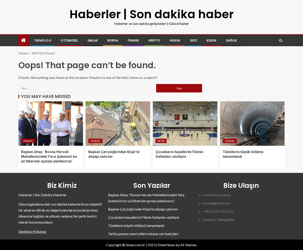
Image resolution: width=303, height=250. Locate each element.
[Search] (280, 40)
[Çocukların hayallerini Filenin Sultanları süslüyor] (185, 123)
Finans (133, 40)
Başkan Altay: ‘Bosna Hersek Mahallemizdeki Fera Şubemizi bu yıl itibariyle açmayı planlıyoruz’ (49, 157)
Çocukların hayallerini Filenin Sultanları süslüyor (144, 217)
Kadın (211, 40)
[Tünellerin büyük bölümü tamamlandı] (252, 123)
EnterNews (166, 245)
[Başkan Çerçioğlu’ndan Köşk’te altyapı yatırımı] (118, 123)
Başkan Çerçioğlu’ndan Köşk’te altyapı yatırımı (143, 209)
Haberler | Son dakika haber (151, 14)
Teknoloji (42, 40)
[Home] (23, 40)
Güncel (28, 141)
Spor (161, 141)
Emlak (93, 40)
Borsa (112, 40)
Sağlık (231, 40)
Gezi (193, 40)
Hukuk (175, 40)
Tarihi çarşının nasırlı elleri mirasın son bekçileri (143, 234)
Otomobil (69, 40)
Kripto (154, 40)
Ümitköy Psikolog (32, 231)
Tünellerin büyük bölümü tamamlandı (136, 225)
